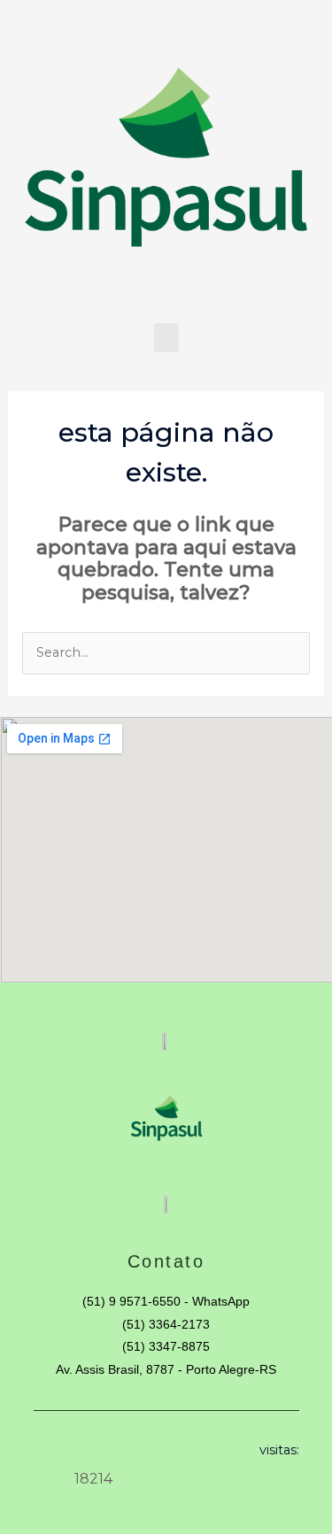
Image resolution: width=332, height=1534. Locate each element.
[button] (166, 337)
